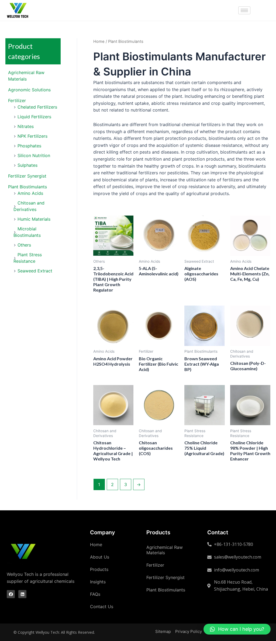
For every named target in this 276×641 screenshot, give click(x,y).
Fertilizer (17, 100)
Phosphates (29, 145)
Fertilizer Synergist (27, 176)
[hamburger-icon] (244, 10)
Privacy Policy (188, 631)
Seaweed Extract (35, 270)
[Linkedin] (22, 594)
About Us (99, 557)
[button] (237, 629)
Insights (98, 581)
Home (99, 41)
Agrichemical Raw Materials (164, 550)
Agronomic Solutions (29, 89)
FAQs (95, 594)
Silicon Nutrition (34, 155)
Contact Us (101, 606)
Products (99, 569)
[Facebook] (11, 594)
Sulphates (27, 165)
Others (24, 245)
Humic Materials (34, 219)
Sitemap (163, 631)
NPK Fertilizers (32, 136)
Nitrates (26, 126)
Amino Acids (30, 193)
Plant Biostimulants (27, 186)
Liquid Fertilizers (34, 116)
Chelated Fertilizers (37, 107)
